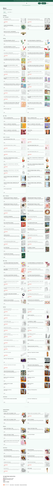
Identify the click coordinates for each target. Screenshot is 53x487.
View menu (4, 481)
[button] (1, 0)
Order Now (44, 3)
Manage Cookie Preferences (23, 484)
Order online (7, 481)
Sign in (47, 3)
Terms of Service (12, 484)
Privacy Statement (17, 484)
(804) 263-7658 (5, 477)
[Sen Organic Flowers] (27, 3)
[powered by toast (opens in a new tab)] (6, 484)
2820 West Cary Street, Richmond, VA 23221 (8, 478)
